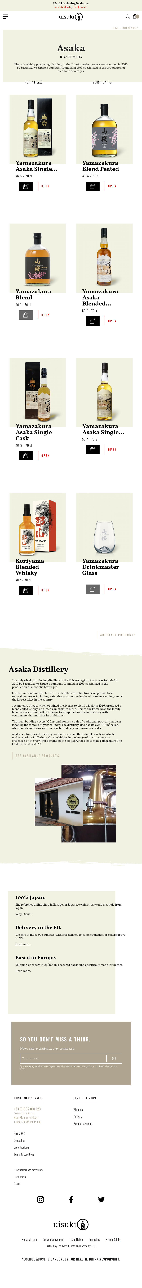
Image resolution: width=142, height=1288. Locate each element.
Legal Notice (76, 1239)
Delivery (78, 1116)
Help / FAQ (19, 1133)
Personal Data (29, 1239)
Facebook (71, 1199)
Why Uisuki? (24, 914)
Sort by (100, 82)
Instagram (40, 1199)
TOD (93, 1246)
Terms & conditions (24, 1154)
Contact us (19, 1140)
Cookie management (53, 1239)
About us (78, 1109)
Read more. (23, 944)
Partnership (20, 1177)
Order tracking (21, 1147)
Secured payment (83, 1123)
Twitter (101, 1199)
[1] (135, 15)
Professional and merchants (28, 1170)
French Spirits (113, 1239)
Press (17, 1184)
